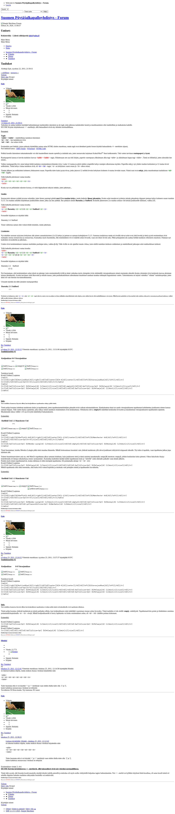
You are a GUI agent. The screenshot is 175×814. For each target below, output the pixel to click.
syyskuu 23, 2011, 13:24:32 (11, 557)
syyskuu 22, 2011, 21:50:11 (11, 123)
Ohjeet (8, 809)
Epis (3, 84)
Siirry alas (4, 77)
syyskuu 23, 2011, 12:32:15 (11, 349)
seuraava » (15, 73)
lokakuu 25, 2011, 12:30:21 (11, 737)
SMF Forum (21, 149)
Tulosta (3, 75)
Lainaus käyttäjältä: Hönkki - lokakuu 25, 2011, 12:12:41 (27, 741)
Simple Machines (27, 811)
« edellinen (5, 73)
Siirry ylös (5, 786)
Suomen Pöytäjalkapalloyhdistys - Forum (35, 17)
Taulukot (4, 121)
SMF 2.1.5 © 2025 (13, 811)
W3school (31, 149)
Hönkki (4, 641)
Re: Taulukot (6, 345)
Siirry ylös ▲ (31, 809)
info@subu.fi (34, 36)
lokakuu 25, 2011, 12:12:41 (11, 669)
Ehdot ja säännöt (18, 809)
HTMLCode (41, 149)
